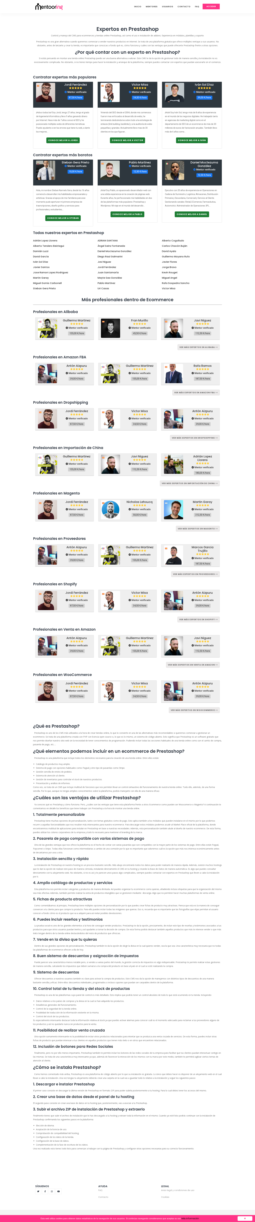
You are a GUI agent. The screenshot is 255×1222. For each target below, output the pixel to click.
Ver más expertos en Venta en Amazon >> (193, 664)
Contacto (184, 6)
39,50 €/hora (204, 97)
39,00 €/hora (76, 378)
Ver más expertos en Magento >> (198, 528)
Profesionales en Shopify (55, 584)
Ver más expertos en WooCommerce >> (194, 710)
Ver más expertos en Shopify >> (198, 619)
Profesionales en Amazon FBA (59, 357)
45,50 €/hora (139, 333)
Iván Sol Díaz (204, 85)
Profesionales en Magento (56, 493)
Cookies (165, 1197)
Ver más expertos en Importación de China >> (190, 483)
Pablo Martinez (140, 162)
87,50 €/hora (75, 97)
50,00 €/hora (139, 514)
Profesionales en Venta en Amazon (64, 629)
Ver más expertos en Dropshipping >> (195, 437)
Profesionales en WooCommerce (62, 674)
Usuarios (167, 6)
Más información (190, 1218)
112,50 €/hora (202, 333)
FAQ (197, 6)
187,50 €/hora (202, 378)
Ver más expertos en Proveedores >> (195, 574)
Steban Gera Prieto (75, 162)
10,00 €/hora (75, 171)
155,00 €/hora (77, 333)
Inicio (137, 6)
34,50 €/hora (140, 97)
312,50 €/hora (202, 514)
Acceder (211, 6)
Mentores (152, 6)
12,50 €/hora (140, 171)
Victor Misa (140, 85)
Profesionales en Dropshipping (60, 402)
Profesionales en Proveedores (59, 538)
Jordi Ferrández (75, 85)
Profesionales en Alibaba (55, 311)
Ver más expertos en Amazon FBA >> (196, 392)
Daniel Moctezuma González (204, 164)
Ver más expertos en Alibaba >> (198, 347)
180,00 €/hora (202, 472)
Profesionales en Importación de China (68, 447)
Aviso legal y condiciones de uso (177, 1190)
